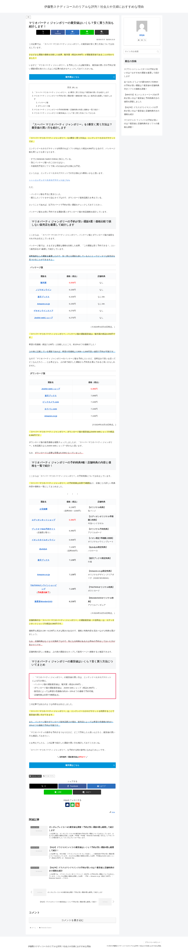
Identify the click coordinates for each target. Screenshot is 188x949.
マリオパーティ (49, 776)
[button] (102, 32)
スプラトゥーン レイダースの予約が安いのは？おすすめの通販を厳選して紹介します (141, 72)
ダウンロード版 (44, 106)
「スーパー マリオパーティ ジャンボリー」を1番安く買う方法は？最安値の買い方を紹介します (71, 92)
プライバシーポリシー (152, 942)
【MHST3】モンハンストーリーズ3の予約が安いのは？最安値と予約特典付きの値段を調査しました (141, 98)
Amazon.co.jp (50, 416)
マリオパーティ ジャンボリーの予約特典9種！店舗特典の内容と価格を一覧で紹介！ (67, 110)
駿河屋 (43, 283)
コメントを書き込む (72, 920)
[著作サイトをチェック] (67, 805)
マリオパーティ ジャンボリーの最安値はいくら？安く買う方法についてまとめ (64, 113)
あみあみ (43, 549)
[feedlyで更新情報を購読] (72, 805)
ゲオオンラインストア (43, 311)
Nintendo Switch (36, 776)
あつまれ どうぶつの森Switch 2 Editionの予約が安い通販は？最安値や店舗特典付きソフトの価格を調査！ (141, 85)
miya (141, 35)
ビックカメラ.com (51, 402)
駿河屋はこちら (72, 77)
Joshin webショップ (50, 389)
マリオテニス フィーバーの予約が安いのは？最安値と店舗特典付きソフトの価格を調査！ (141, 123)
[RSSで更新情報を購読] (77, 805)
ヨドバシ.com (50, 409)
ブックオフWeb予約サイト (43, 529)
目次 (69, 87)
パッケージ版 (43, 102)
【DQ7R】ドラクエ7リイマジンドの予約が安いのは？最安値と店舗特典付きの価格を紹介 (141, 111)
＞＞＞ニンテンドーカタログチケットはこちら (49, 180)
